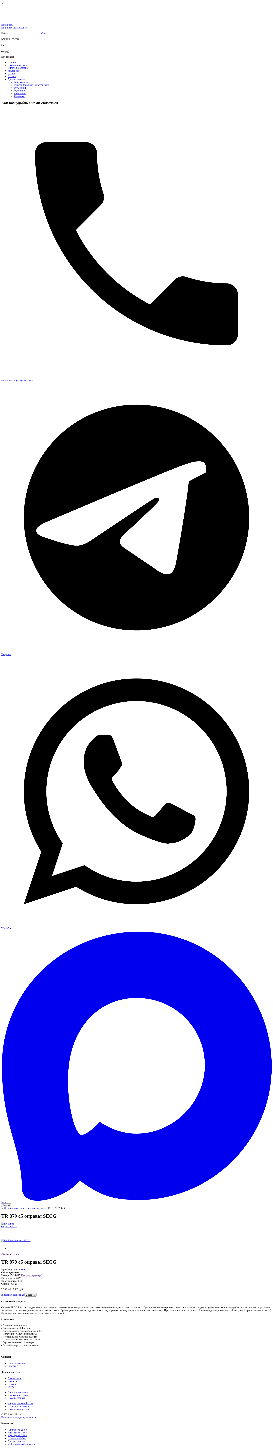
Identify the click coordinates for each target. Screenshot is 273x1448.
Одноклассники (16, 1363)
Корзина (5, 39)
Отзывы (12, 76)
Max (3, 1202)
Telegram (6, 654)
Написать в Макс (17, 1438)
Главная (12, 62)
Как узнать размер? (31, 1275)
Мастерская (14, 70)
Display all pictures (10, 1254)
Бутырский (20, 87)
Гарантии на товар (18, 1395)
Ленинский (20, 93)
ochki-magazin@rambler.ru (21, 1444)
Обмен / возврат (16, 1398)
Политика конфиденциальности (18, 1417)
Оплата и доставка (18, 67)
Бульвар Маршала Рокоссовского (31, 85)
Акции (11, 73)
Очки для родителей (19, 1409)
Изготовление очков (19, 1406)
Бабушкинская (21, 82)
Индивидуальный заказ (14, 27)
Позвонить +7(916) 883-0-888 (17, 380)
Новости (12, 1381)
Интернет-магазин (17, 65)
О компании (14, 1378)
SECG (22, 1269)
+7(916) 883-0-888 (17, 1432)
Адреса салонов (16, 79)
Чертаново (19, 96)
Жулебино (19, 90)
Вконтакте (13, 1366)
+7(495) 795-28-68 (17, 1429)
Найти (4, 33)
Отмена (6, 1205)
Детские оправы (35, 1208)
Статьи (11, 1386)
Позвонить (7, 24)
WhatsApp (6, 928)
